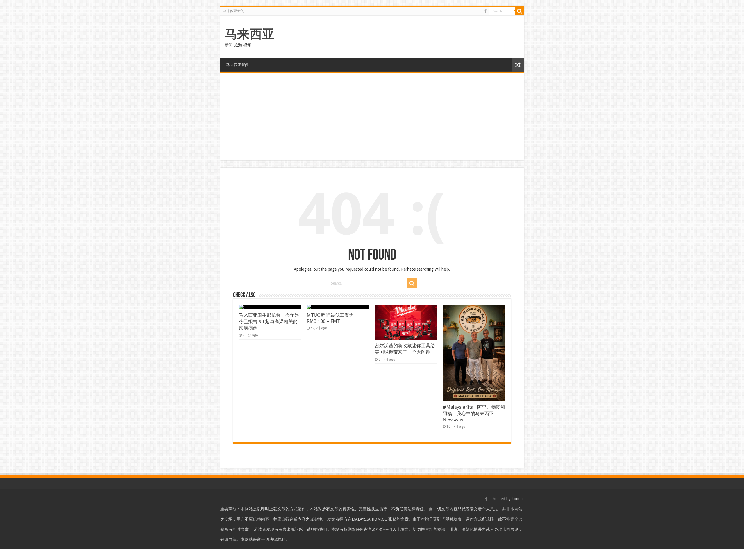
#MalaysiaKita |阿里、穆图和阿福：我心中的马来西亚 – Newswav (474, 413)
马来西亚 (250, 34)
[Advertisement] (372, 116)
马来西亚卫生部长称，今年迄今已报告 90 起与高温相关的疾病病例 (269, 321)
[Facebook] (485, 11)
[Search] (519, 11)
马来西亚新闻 (233, 11)
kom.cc (518, 498)
